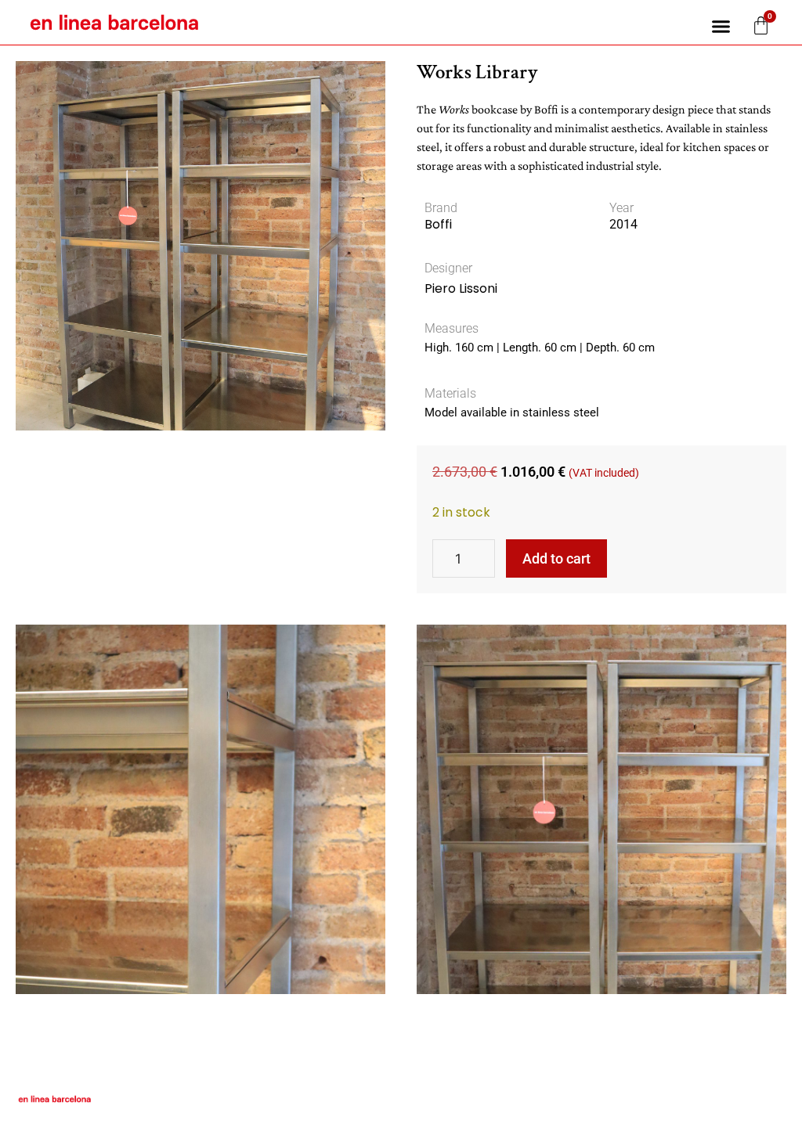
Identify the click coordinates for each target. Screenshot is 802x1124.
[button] (721, 26)
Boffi (438, 224)
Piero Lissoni (460, 289)
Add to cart (556, 558)
